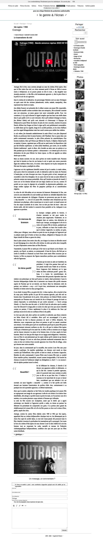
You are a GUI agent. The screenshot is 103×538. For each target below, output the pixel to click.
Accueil (16, 23)
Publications (70, 6)
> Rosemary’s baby (78, 52)
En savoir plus (65, 1)
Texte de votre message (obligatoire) (19, 500)
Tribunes (80, 6)
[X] (83, 27)
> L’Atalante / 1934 (78, 71)
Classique (60, 6)
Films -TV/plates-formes (46, 6)
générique (19, 434)
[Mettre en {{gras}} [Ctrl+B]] (13, 506)
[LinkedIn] (81, 27)
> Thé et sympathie (78, 65)
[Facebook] (79, 27)
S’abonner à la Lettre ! (51, 8)
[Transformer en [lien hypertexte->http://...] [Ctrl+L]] (19, 506)
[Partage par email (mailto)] (77, 27)
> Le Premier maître (78, 46)
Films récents (25, 6)
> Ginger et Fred (77, 56)
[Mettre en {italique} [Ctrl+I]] (16, 506)
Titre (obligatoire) (15, 496)
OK (74, 1)
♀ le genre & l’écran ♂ (51, 15)
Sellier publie (90, 6)
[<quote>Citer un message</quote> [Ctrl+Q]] (22, 506)
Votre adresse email (16, 492)
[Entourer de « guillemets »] (25, 506)
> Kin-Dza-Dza (77, 58)
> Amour (75, 54)
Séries (34, 6)
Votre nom (14, 488)
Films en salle (13, 6)
